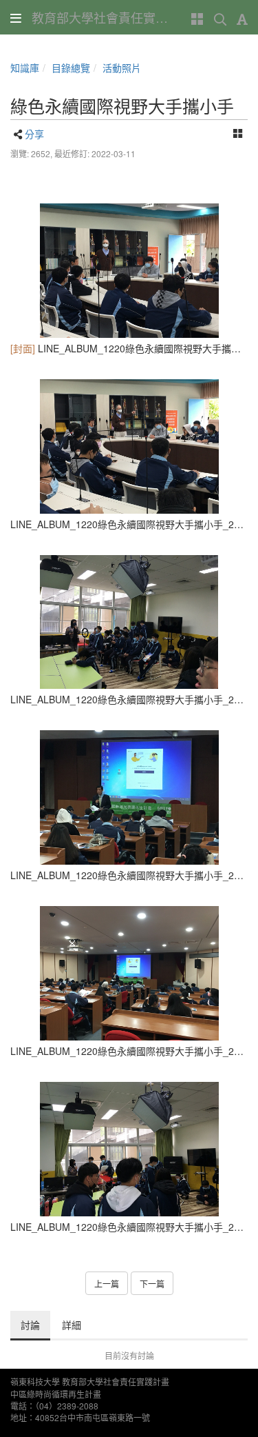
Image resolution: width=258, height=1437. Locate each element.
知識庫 (24, 67)
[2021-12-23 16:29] (129, 270)
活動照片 (122, 67)
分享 (34, 134)
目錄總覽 (71, 67)
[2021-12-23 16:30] (129, 446)
